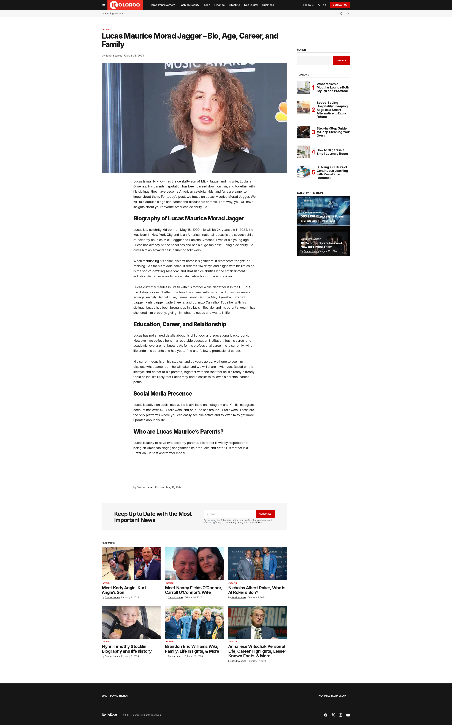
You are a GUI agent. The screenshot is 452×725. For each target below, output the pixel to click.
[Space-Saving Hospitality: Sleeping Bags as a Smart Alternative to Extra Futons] (303, 107)
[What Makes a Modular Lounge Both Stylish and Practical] (303, 87)
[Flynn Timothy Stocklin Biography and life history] (131, 622)
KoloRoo (109, 715)
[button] (104, 5)
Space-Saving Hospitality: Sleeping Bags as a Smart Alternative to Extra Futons (332, 110)
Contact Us (340, 5)
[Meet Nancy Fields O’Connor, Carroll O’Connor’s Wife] (194, 563)
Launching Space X (112, 13)
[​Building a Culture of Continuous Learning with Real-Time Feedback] (303, 171)
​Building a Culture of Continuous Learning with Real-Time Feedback (332, 172)
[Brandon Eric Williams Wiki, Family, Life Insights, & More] (194, 622)
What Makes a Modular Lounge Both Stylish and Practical (333, 87)
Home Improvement (312, 212)
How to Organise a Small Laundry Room (332, 151)
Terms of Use (255, 522)
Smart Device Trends (115, 695)
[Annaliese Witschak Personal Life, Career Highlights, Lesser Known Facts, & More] (257, 622)
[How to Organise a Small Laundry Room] (303, 152)
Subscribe (265, 513)
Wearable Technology (332, 695)
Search (301, 50)
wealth (106, 29)
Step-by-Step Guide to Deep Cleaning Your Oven (333, 132)
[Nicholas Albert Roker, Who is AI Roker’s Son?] (257, 563)
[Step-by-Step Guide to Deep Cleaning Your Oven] (303, 132)
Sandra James (311, 220)
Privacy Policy (236, 522)
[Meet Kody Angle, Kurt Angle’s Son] (131, 563)
